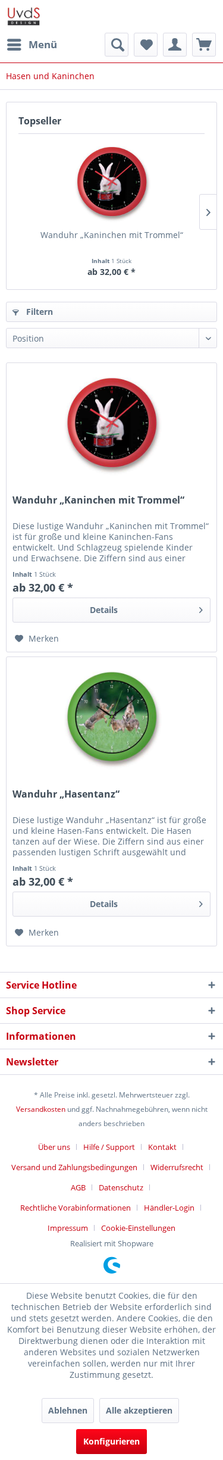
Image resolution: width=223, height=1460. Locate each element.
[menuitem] (31, 45)
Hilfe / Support (109, 1147)
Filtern (38, 311)
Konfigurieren (111, 1441)
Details (104, 609)
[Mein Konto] (175, 45)
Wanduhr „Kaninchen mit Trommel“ (111, 234)
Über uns (54, 1147)
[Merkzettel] (146, 45)
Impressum (68, 1228)
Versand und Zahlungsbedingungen (74, 1167)
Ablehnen (67, 1410)
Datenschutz (121, 1187)
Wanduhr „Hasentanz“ (66, 794)
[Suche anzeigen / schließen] (116, 45)
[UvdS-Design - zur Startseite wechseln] (23, 16)
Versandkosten (40, 1109)
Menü (43, 44)
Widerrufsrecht (176, 1167)
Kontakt (162, 1147)
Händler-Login (169, 1207)
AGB (78, 1187)
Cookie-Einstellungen (138, 1228)
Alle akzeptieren (139, 1410)
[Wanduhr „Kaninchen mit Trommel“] (111, 181)
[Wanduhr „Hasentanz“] (111, 716)
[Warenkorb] (204, 45)
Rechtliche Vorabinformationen (75, 1207)
